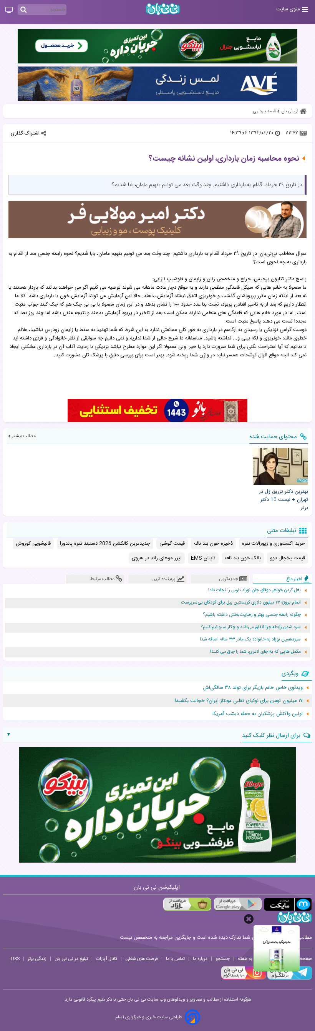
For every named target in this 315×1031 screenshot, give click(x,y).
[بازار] (187, 904)
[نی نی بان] (163, 9)
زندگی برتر (37, 959)
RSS (15, 959)
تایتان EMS (203, 558)
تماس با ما (175, 959)
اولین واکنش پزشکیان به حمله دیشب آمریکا (257, 714)
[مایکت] (288, 904)
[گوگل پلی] (238, 904)
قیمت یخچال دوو (287, 558)
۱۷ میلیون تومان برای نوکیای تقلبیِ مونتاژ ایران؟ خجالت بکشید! (239, 701)
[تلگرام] (289, 978)
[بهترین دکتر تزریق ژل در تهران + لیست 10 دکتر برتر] (280, 466)
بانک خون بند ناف (243, 558)
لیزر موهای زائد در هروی (157, 558)
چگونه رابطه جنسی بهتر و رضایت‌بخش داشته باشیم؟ (252, 615)
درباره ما (200, 959)
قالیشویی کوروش (33, 543)
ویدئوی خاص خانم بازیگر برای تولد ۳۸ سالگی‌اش (253, 687)
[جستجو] (23, 10)
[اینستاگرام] (243, 978)
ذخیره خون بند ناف (213, 543)
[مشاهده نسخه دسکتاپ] (9, 10)
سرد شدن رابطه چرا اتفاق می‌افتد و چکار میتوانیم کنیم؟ (251, 627)
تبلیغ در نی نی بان (71, 959)
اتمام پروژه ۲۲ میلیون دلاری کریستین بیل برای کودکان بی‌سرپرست (241, 602)
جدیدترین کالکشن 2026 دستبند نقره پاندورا (105, 543)
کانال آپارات (106, 959)
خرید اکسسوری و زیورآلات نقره (273, 543)
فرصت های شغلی (141, 959)
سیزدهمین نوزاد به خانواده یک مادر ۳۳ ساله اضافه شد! (250, 639)
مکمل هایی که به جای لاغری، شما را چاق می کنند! (255, 651)
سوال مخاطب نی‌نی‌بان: (283, 253)
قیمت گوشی (172, 543)
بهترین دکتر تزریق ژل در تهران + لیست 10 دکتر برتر (283, 500)
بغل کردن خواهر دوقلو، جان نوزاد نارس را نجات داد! (254, 590)
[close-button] (249, 919)
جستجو (223, 959)
